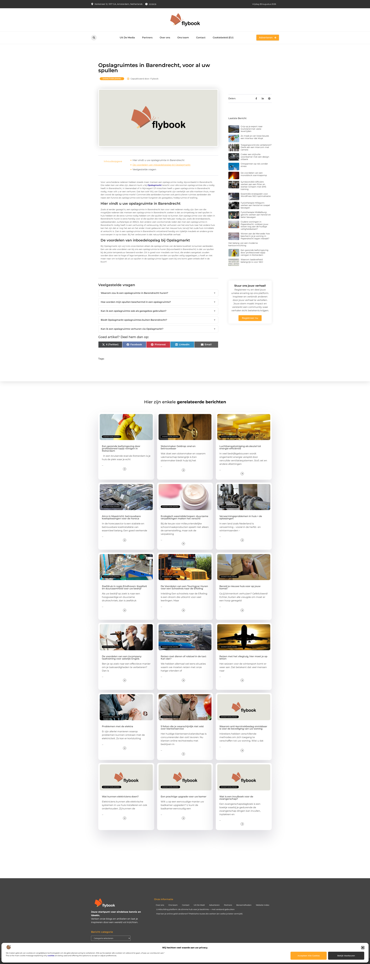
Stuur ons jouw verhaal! (250, 285)
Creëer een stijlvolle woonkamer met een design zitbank (255, 157)
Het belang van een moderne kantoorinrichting (243, 244)
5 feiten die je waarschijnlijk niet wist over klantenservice (182, 727)
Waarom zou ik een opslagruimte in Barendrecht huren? (158, 293)
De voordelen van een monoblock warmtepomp (254, 174)
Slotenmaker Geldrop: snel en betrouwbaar (178, 447)
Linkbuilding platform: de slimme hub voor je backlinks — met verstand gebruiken (195, 909)
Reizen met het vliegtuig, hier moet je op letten (243, 657)
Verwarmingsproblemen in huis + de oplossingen (240, 517)
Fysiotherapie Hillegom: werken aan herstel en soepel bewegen (255, 205)
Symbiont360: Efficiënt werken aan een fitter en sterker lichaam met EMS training (253, 185)
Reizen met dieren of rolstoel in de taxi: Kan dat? (183, 657)
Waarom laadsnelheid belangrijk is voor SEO (252, 260)
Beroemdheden (243, 905)
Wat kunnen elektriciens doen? (120, 796)
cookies (51, 955)
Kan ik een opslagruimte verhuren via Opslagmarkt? (158, 329)
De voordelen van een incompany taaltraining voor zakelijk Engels (121, 657)
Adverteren (214, 905)
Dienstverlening (112, 79)
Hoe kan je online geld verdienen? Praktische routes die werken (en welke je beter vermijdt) (199, 914)
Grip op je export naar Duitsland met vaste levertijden (252, 129)
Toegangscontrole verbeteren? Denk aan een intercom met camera (256, 147)
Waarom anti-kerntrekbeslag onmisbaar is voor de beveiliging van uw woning (243, 727)
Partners (147, 37)
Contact (201, 37)
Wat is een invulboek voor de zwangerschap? (236, 797)
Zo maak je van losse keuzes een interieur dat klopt (255, 137)
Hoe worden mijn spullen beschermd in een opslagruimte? (158, 302)
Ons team (183, 37)
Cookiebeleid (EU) (223, 37)
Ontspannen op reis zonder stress (254, 165)
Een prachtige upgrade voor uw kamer (183, 796)
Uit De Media (127, 37)
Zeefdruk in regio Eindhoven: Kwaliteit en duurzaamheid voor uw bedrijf (124, 587)
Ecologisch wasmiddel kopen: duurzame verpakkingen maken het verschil (184, 517)
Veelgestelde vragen (144, 169)
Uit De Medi (199, 905)
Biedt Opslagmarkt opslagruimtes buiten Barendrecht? (158, 320)
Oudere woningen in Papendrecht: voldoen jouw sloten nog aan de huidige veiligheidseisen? (254, 225)
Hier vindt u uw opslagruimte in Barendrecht (159, 160)
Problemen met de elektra (117, 726)
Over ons (165, 37)
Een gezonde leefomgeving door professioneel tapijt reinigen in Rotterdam (254, 252)
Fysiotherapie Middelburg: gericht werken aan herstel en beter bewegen (256, 214)
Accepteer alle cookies (309, 955)
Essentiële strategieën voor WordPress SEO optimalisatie (256, 195)
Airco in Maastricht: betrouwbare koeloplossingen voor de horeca (121, 517)
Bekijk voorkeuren (346, 955)
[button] (362, 947)
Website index (262, 905)
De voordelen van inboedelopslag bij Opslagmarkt (161, 164)
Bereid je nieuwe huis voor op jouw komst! (239, 587)
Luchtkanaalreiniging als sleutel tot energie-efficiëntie (240, 447)
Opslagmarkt (155, 185)
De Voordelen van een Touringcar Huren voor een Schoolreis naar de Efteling (184, 587)
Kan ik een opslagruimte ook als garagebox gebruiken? (158, 311)
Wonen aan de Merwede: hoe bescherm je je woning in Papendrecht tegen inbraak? (255, 236)
